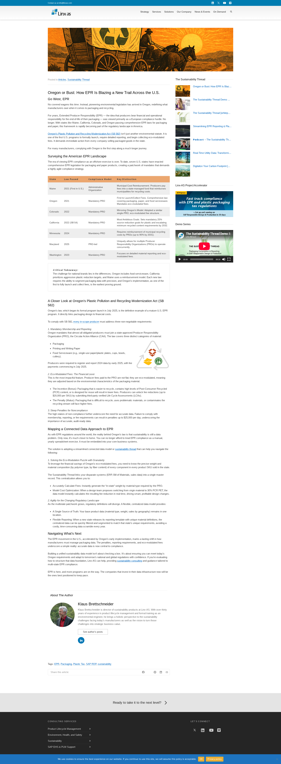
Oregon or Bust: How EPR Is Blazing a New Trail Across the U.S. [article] (212, 86)
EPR (56, 664)
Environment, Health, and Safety (65, 734)
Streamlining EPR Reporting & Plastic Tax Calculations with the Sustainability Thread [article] (212, 126)
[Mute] (223, 259)
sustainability (104, 664)
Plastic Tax (79, 664)
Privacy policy (214, 759)
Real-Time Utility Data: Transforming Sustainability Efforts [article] (212, 153)
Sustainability (55, 740)
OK (201, 759)
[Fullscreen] (229, 259)
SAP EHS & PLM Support (61, 746)
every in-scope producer (86, 321)
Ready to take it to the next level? (137, 702)
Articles (62, 79)
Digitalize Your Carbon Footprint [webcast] (212, 166)
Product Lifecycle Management (64, 728)
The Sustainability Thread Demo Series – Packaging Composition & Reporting (212, 99)
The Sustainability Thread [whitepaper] (212, 113)
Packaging (66, 664)
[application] (204, 246)
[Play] (179, 259)
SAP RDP (91, 664)
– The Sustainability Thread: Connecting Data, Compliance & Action (212, 139)
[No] (277, 759)
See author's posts (93, 631)
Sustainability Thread (78, 79)
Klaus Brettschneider (96, 604)
